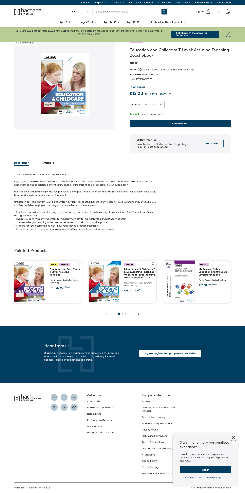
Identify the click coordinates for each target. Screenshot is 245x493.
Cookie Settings (150, 467)
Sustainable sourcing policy (157, 417)
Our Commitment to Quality (157, 448)
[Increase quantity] (160, 104)
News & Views (183, 3)
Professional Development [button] (166, 22)
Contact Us (118, 3)
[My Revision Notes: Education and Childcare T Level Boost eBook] (197, 281)
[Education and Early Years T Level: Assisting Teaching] (48, 281)
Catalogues (164, 3)
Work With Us (94, 426)
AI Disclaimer (149, 454)
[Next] (137, 314)
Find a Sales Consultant (141, 3)
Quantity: (135, 104)
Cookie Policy (149, 461)
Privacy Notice (150, 429)
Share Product (27, 42)
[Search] (164, 11)
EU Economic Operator (100, 420)
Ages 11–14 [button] (87, 22)
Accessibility (149, 401)
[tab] (21, 163)
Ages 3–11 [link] (65, 22)
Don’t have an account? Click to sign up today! (200, 477)
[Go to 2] (122, 314)
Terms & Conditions (153, 442)
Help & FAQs (101, 3)
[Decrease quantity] (146, 104)
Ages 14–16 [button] (110, 22)
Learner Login (224, 3)
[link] (203, 11)
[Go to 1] (119, 314)
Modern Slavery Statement (157, 423)
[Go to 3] (126, 314)
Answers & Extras (203, 3)
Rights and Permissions (154, 436)
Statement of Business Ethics (158, 473)
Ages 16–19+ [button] (134, 22)
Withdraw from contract (101, 432)
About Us (85, 3)
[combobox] (80, 11)
